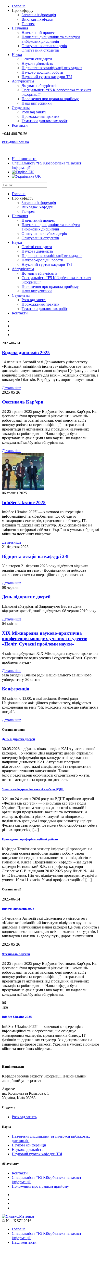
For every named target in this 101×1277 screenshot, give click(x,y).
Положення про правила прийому (50, 99)
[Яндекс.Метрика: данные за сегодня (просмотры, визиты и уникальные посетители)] (18, 1216)
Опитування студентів (40, 50)
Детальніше (11, 388)
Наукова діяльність (37, 63)
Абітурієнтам (23, 81)
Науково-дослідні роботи (42, 72)
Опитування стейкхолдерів (44, 46)
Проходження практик (40, 116)
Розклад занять (34, 112)
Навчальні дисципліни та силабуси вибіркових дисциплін (51, 39)
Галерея (28, 24)
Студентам (21, 108)
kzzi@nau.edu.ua (15, 142)
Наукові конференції (29, 1145)
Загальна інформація (39, 15)
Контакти (20, 125)
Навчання (20, 28)
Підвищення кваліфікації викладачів (52, 68)
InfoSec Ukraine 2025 (24, 502)
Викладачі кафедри (37, 19)
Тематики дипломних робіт (44, 121)
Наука (17, 55)
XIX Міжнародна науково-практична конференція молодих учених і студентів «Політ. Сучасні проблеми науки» (44, 638)
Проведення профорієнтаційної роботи (30, 839)
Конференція (15, 688)
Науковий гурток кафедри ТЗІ (47, 77)
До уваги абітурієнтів (40, 85)
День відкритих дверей (26, 596)
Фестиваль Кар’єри (22, 401)
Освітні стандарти (37, 59)
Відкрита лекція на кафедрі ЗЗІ (35, 556)
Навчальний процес (38, 32)
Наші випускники (37, 103)
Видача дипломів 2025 (26, 352)
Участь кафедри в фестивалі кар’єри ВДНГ (33, 789)
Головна (18, 6)
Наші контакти (24, 159)
